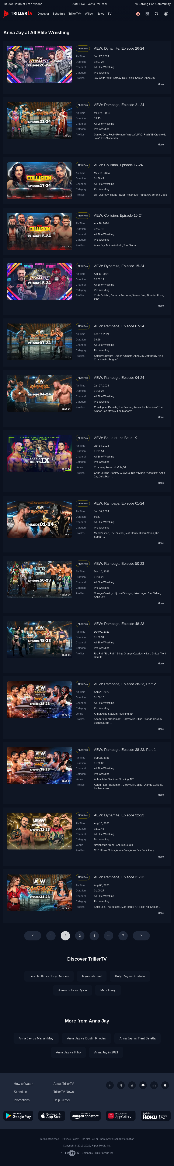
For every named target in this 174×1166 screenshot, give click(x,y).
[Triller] (165, 1085)
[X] (121, 1085)
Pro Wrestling (101, 72)
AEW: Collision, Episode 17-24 (118, 165)
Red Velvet (154, 593)
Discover (43, 13)
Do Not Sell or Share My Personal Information (108, 1139)
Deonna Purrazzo (121, 295)
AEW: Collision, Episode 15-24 (118, 215)
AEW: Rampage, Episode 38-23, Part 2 (125, 684)
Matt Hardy (131, 533)
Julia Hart (104, 476)
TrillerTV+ (75, 13)
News (100, 13)
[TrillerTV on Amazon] (85, 1115)
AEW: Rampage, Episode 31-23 (119, 877)
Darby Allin (129, 719)
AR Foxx (140, 906)
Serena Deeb (159, 194)
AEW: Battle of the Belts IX (115, 438)
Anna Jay (150, 78)
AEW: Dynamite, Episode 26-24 (119, 48)
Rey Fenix (128, 78)
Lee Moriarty (124, 411)
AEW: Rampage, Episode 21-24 (119, 105)
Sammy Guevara (103, 355)
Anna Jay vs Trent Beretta (137, 1038)
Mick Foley (108, 990)
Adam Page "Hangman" (107, 719)
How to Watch (23, 1083)
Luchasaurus (101, 722)
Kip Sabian (152, 906)
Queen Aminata (123, 355)
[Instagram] (132, 1085)
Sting (120, 653)
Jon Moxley (109, 411)
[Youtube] (143, 1085)
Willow (89, 13)
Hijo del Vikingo (123, 593)
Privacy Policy (70, 1139)
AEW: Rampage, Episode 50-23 (119, 564)
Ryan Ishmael (91, 976)
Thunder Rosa (155, 295)
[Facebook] (110, 1085)
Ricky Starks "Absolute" (144, 472)
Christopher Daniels (105, 407)
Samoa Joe (100, 134)
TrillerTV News (63, 1091)
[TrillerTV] (17, 13)
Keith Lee (99, 906)
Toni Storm (129, 245)
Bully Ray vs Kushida (130, 976)
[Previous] (32, 935)
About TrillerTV (63, 1083)
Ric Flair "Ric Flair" (104, 653)
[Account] (166, 13)
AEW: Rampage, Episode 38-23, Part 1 (125, 750)
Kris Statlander (109, 138)
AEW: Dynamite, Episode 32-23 (119, 815)
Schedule (59, 13)
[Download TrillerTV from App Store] (51, 1115)
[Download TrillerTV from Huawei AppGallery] (121, 1115)
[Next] (141, 935)
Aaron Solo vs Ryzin (72, 990)
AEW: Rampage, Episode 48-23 (119, 624)
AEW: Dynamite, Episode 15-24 (119, 266)
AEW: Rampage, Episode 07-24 (119, 326)
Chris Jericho (101, 295)
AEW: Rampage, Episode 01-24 (119, 503)
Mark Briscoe (101, 533)
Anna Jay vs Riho (68, 1052)
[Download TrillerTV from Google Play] (18, 1115)
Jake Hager (139, 593)
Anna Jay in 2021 (106, 1052)
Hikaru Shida (146, 533)
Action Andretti (114, 245)
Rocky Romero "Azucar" (122, 134)
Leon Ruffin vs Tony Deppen (49, 976)
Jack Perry (148, 850)
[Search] (156, 13)
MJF (96, 850)
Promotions (22, 1100)
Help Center (61, 1100)
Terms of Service (49, 1139)
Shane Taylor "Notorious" (124, 194)
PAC (139, 134)
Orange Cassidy (103, 593)
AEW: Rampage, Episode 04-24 (119, 378)
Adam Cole (122, 850)
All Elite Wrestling (104, 67)
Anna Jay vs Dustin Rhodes (86, 1038)
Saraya (139, 78)
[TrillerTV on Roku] (156, 1115)
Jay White (99, 78)
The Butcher (125, 407)
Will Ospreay (114, 78)
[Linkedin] (154, 1085)
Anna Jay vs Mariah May (36, 1038)
